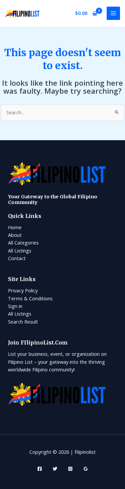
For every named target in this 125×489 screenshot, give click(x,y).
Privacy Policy (23, 290)
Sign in (15, 306)
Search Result (23, 321)
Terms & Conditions (30, 298)
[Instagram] (70, 468)
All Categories (23, 242)
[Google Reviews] (85, 468)
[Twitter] (55, 468)
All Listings (19, 250)
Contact (17, 258)
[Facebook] (39, 468)
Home (15, 227)
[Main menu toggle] (113, 13)
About (15, 235)
